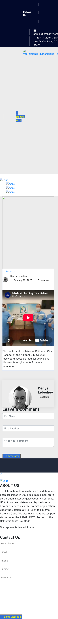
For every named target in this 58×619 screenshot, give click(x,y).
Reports (10, 271)
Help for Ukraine (10, 531)
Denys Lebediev (18, 276)
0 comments (44, 280)
